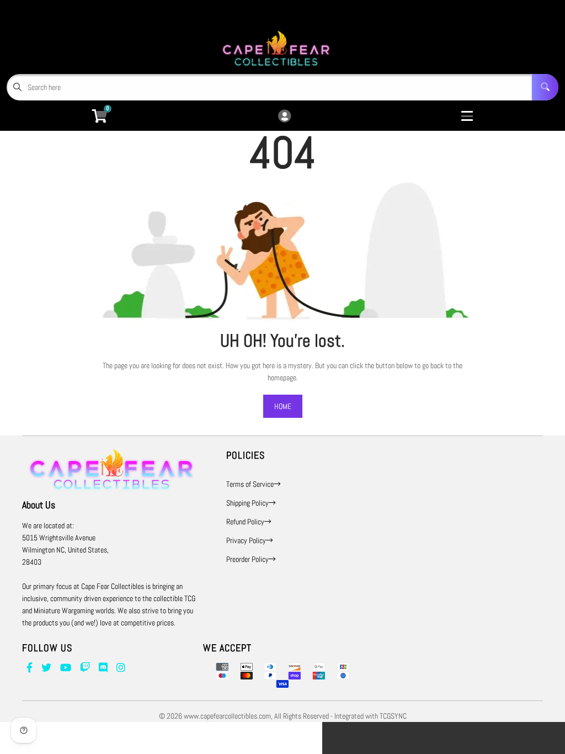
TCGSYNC (393, 716)
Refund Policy (245, 522)
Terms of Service (250, 484)
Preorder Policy (247, 559)
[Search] (545, 87)
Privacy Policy (246, 540)
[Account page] (284, 116)
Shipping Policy (247, 503)
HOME (282, 406)
